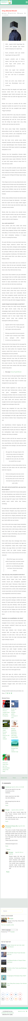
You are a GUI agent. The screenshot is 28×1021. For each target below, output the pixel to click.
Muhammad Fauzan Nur (11, 826)
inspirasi (21, 13)
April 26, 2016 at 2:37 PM (17, 810)
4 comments (5, 15)
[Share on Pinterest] (11, 693)
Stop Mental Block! (9, 11)
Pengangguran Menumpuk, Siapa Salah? (16, 975)
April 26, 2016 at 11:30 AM (17, 787)
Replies (8, 849)
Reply (6, 805)
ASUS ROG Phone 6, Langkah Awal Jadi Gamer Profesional (6, 712)
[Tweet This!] (7, 693)
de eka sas (8, 787)
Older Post (24, 777)
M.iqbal (7, 810)
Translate (12, 932)
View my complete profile (7, 925)
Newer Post (4, 777)
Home (14, 777)
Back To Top (21, 1011)
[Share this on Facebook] (6, 693)
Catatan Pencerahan (7, 1013)
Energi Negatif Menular (16, 371)
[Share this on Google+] (9, 693)
